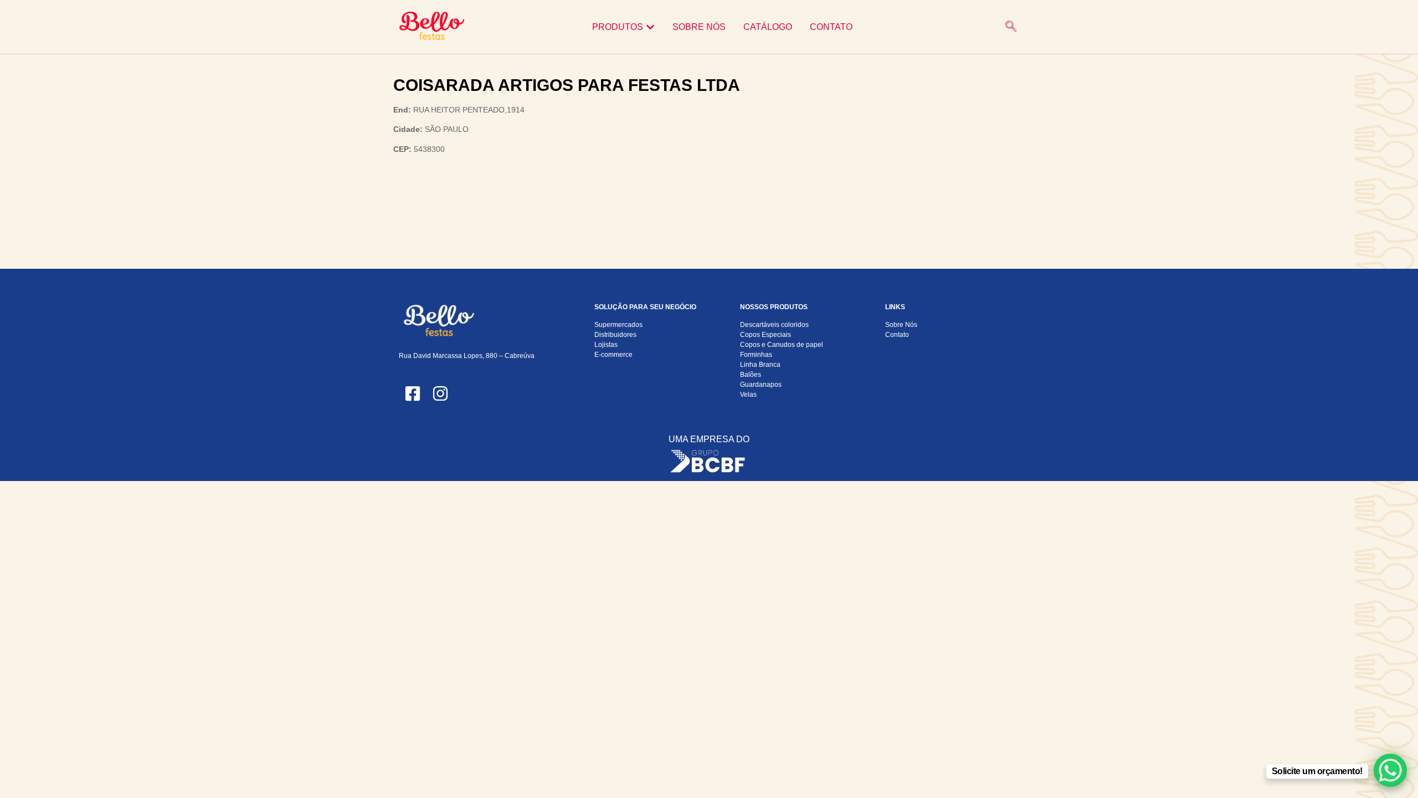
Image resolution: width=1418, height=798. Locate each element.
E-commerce (613, 355)
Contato (897, 335)
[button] (1010, 27)
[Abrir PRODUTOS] (650, 27)
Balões (750, 374)
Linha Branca (760, 365)
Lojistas (606, 345)
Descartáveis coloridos (774, 325)
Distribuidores (615, 335)
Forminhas (756, 355)
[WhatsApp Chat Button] (1390, 770)
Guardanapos (761, 384)
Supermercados (618, 325)
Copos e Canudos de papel (781, 345)
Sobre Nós (901, 325)
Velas (748, 394)
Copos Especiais (765, 335)
